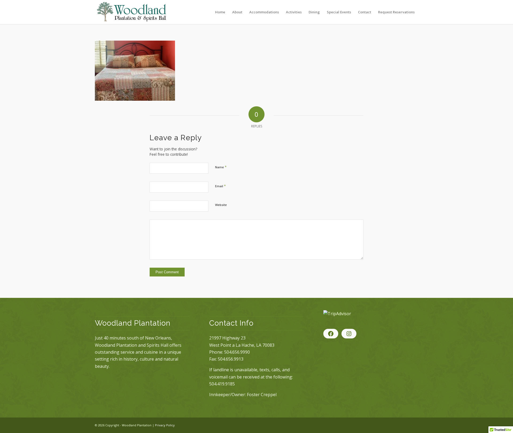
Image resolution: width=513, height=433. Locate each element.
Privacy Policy (165, 425)
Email (220, 186)
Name (221, 167)
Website (221, 205)
